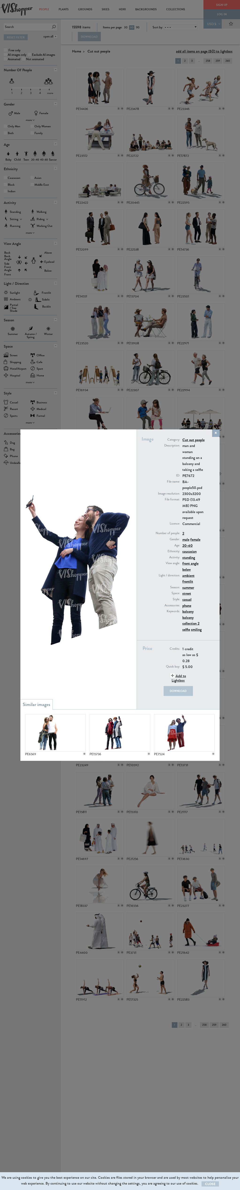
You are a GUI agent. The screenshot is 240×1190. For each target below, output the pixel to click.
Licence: (175, 523)
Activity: (174, 557)
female (195, 539)
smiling (196, 629)
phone (186, 605)
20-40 (187, 545)
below (186, 569)
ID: (178, 475)
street (186, 593)
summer (188, 587)
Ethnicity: (174, 551)
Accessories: (172, 605)
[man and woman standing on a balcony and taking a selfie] (55, 733)
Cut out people (193, 440)
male (185, 539)
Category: (173, 439)
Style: (176, 599)
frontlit (187, 581)
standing (188, 557)
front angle (190, 563)
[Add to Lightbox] (84, 753)
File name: (173, 481)
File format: (172, 499)
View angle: (173, 563)
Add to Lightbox (179, 678)
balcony (188, 611)
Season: (175, 587)
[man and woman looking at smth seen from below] (184, 733)
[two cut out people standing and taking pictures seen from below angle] (120, 733)
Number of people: (168, 533)
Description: (172, 445)
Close (210, 1184)
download (178, 691)
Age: (177, 545)
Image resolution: (169, 493)
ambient (188, 575)
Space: (176, 593)
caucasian (189, 551)
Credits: (175, 648)
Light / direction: (169, 575)
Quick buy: (173, 666)
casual (186, 599)
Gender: (175, 539)
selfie (186, 629)
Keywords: (173, 611)
